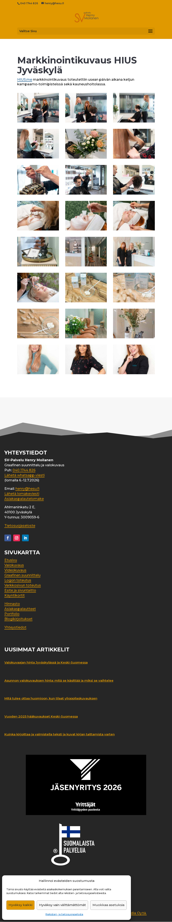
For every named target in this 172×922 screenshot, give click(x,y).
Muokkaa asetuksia (108, 905)
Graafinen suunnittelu (22, 575)
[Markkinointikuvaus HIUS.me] (86, 159)
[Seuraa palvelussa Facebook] (7, 538)
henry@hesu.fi (27, 489)
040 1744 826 (29, 3)
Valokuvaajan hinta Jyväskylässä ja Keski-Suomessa (46, 662)
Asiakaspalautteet (20, 609)
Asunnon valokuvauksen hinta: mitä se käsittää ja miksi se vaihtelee (58, 680)
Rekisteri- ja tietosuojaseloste (64, 914)
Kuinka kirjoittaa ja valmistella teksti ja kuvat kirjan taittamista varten (59, 734)
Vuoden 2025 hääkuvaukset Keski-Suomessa (41, 716)
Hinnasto (12, 604)
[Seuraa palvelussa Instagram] (16, 538)
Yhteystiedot (15, 627)
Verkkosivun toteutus (22, 585)
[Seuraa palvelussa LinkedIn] (25, 538)
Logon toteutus (17, 580)
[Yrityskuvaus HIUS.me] (38, 122)
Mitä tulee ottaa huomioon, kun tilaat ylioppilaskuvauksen (50, 698)
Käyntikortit (14, 595)
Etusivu (10, 560)
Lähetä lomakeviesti (21, 494)
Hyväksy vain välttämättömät (62, 905)
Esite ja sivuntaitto (20, 590)
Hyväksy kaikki (20, 905)
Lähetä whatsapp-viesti (24, 475)
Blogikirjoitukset (18, 619)
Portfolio (12, 614)
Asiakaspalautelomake (24, 499)
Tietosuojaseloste (19, 526)
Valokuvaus (14, 565)
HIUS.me (24, 80)
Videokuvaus (15, 570)
